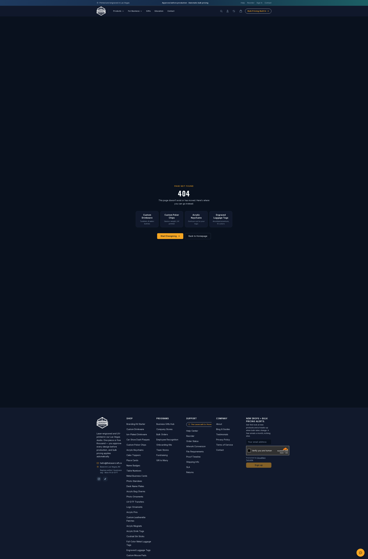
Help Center (192, 431)
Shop (129, 418)
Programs (162, 418)
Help (243, 3)
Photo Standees (134, 481)
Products (117, 11)
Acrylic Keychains (134, 450)
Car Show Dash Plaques (138, 439)
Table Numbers (133, 470)
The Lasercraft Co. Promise (202, 424)
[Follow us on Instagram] (99, 479)
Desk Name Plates (135, 486)
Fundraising (162, 455)
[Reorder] (233, 11)
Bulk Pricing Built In (257, 11)
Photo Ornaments (134, 496)
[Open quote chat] (360, 553)
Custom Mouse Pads (136, 555)
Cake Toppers (133, 455)
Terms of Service (224, 445)
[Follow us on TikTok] (105, 479)
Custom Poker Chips (136, 445)
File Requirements (195, 451)
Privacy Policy (223, 439)
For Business (134, 11)
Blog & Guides (223, 429)
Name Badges (133, 465)
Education (159, 11)
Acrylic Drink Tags (135, 531)
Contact (268, 3)
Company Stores (164, 429)
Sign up (259, 465)
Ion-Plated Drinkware (136, 434)
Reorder (250, 3)
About (219, 424)
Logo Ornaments (134, 507)
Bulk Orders (162, 434)
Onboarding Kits (164, 445)
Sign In (259, 3)
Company (221, 418)
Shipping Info (192, 462)
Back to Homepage (198, 236)
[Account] (227, 11)
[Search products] (221, 11)
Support (191, 418)
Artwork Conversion (196, 446)
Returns (190, 472)
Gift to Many (162, 460)
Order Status (192, 441)
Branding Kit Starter (135, 424)
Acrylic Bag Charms (135, 491)
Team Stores (162, 450)
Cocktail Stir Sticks (135, 536)
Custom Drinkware (135, 429)
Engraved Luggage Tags (138, 550)
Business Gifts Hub (165, 424)
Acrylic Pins (132, 512)
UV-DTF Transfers (135, 502)
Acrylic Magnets (134, 526)
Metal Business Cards (136, 476)
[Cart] (241, 11)
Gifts (148, 11)
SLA (188, 467)
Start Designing (169, 236)
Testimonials (222, 434)
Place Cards (132, 460)
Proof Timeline (193, 456)
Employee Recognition (167, 439)
